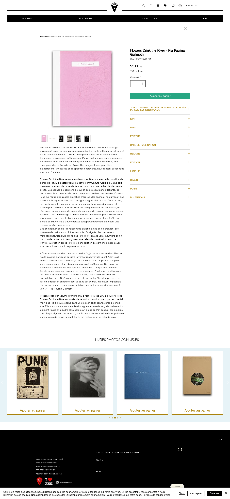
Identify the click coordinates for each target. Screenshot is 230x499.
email (98, 471)
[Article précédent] (2, 383)
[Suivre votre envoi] (180, 5)
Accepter (214, 493)
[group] (115, 383)
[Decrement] (133, 84)
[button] (173, 5)
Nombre (99, 460)
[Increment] (142, 84)
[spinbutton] (138, 84)
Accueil (43, 36)
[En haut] (221, 440)
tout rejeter (196, 493)
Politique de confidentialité (156, 494)
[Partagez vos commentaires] (165, 5)
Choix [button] (182, 493)
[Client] (150, 5)
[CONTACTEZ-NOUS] (180, 449)
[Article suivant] (228, 383)
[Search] (143, 5)
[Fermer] (185, 28)
